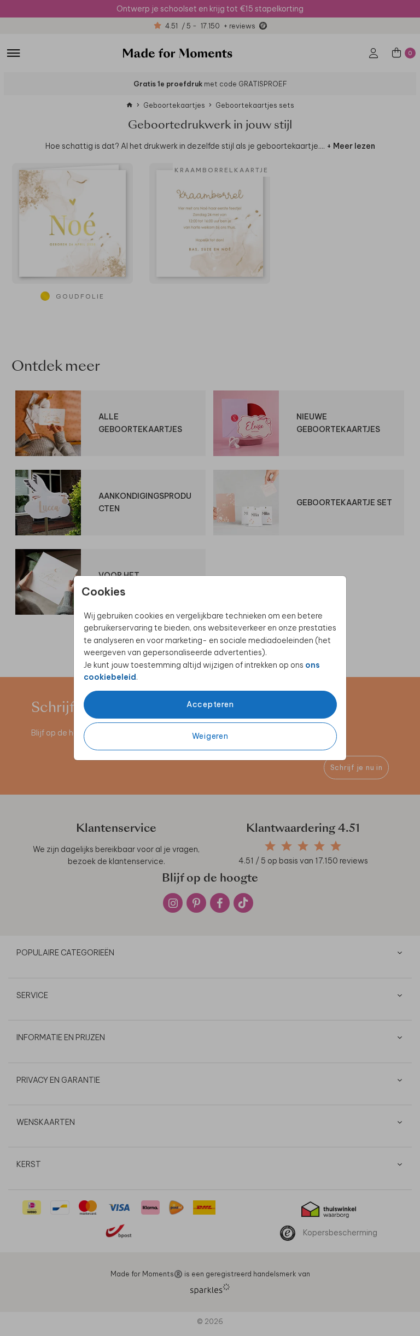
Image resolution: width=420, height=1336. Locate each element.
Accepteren (210, 704)
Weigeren (210, 736)
